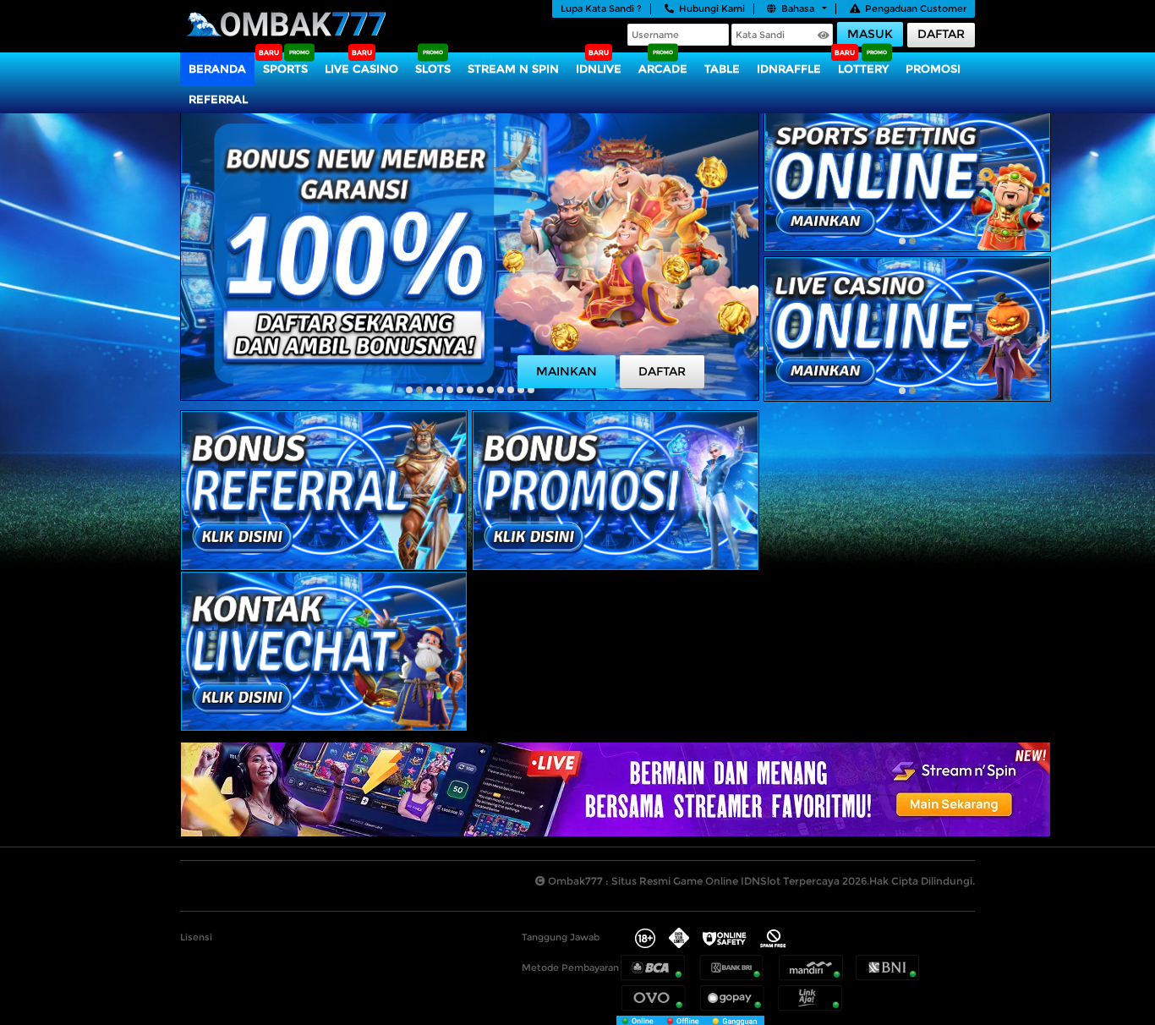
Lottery (863, 68)
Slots (433, 68)
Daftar (941, 33)
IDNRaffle (789, 68)
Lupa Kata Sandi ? (601, 8)
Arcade (662, 68)
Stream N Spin (513, 68)
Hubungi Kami (712, 8)
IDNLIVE (598, 68)
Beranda (217, 68)
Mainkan (566, 371)
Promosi (933, 68)
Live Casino (361, 68)
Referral (218, 99)
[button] (409, 389)
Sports (285, 68)
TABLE (722, 68)
